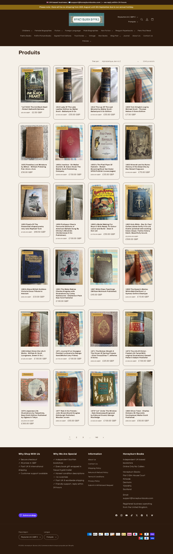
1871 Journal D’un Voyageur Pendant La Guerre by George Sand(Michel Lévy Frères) (68, 353)
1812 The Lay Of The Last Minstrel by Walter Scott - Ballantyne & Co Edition (102, 109)
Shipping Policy (94, 468)
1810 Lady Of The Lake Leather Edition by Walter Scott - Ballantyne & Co (67, 109)
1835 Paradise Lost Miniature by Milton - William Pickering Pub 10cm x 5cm (34, 167)
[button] (27, 30)
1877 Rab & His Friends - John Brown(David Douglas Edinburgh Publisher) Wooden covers (68, 414)
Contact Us (93, 464)
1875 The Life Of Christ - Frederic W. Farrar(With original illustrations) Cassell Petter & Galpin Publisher (138, 354)
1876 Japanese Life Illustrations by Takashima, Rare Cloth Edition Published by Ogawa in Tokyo (33, 414)
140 (96, 437)
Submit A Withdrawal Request (100, 485)
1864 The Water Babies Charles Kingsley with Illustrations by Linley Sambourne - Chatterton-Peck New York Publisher (69, 293)
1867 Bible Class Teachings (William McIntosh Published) (104, 290)
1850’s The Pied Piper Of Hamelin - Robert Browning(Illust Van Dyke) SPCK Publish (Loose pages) (103, 168)
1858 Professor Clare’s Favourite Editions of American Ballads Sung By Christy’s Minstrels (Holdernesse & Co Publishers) (67, 229)
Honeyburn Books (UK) (33, 545)
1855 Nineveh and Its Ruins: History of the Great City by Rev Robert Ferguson (138, 167)
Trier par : (96, 61)
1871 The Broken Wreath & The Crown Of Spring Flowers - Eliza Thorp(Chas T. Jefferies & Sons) (104, 354)
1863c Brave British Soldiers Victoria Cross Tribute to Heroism (33, 291)
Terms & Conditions (96, 477)
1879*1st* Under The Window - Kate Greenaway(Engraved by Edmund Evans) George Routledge (104, 414)
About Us (92, 460)
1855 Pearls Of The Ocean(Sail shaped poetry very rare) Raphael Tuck (32, 226)
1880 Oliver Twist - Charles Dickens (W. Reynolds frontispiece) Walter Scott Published (137, 414)
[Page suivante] (103, 437)
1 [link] (69, 437)
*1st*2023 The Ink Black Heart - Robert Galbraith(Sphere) (34, 108)
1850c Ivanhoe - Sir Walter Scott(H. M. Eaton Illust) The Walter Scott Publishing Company (68, 168)
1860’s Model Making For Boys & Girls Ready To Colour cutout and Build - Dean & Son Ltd (103, 227)
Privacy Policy (94, 481)
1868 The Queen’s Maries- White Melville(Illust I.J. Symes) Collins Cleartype (137, 291)
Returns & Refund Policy (98, 472)
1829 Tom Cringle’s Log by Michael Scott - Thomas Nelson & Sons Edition (137, 109)
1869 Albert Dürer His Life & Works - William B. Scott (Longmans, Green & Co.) (33, 353)
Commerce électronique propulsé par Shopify (57, 545)
